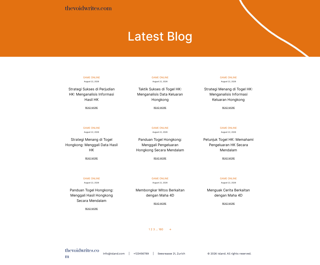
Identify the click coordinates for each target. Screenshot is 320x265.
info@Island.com (114, 253)
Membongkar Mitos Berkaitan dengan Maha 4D (160, 192)
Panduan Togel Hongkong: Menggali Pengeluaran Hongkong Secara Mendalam (160, 144)
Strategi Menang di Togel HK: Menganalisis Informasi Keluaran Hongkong (228, 94)
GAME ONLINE (91, 77)
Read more (91, 108)
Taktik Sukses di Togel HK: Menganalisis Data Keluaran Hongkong (160, 94)
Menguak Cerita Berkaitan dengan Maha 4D (228, 192)
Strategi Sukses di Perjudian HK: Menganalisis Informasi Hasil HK (91, 94)
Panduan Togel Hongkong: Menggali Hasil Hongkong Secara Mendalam (91, 195)
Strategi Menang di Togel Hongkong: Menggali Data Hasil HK (91, 144)
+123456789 (141, 253)
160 (161, 229)
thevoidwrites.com (88, 8)
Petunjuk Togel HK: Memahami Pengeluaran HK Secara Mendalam (228, 144)
